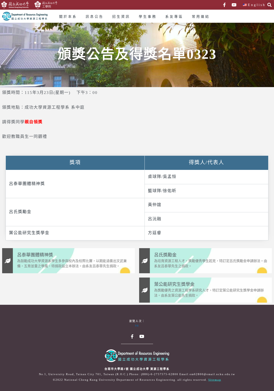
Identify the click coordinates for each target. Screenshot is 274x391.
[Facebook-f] (224, 5)
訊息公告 (95, 17)
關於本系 (68, 17)
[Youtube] (234, 5)
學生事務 (148, 17)
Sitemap (214, 379)
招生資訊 (121, 17)
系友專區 (174, 17)
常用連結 (201, 17)
